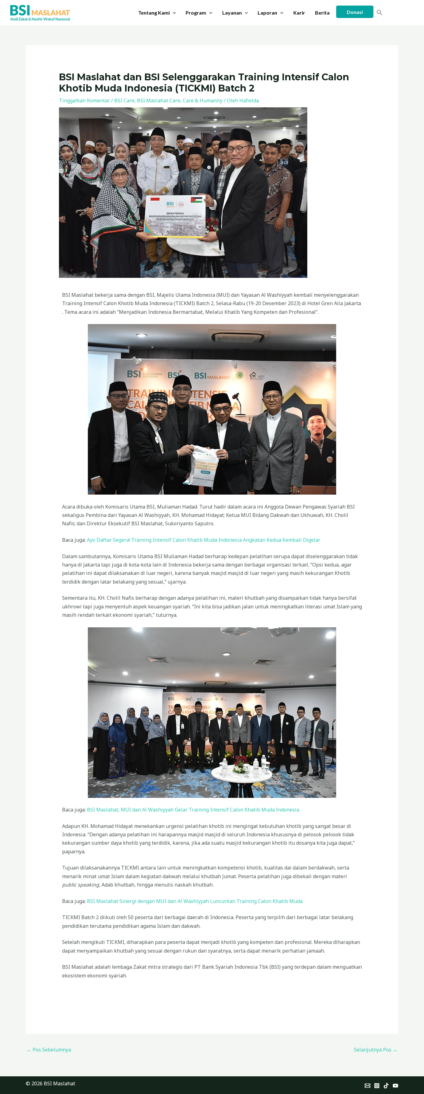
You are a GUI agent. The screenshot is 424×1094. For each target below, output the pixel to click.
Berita (322, 13)
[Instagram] (377, 1085)
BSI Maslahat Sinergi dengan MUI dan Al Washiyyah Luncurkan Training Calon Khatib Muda (195, 901)
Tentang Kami (154, 13)
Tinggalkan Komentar (84, 100)
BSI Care (124, 100)
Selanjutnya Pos (376, 1049)
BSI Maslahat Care (158, 100)
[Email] (367, 1085)
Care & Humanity (203, 100)
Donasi (355, 12)
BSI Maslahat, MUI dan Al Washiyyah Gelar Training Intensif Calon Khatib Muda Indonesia (193, 809)
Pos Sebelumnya (48, 1049)
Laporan (267, 13)
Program (196, 13)
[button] (173, 13)
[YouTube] (395, 1085)
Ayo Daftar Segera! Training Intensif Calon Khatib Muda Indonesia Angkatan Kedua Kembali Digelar (203, 539)
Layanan (232, 13)
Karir (299, 13)
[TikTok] (386, 1085)
